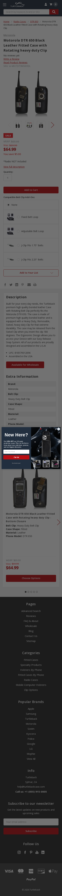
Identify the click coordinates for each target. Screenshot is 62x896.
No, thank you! (16, 463)
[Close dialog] (58, 429)
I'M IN (16, 457)
